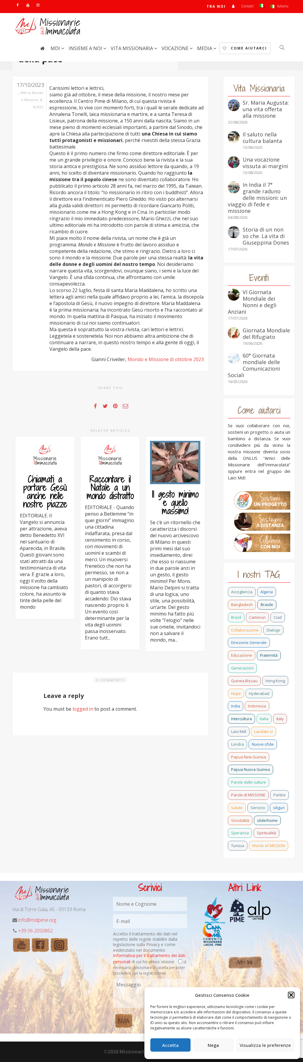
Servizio (258, 807)
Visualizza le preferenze (265, 1045)
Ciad (278, 617)
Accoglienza (241, 591)
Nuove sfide (263, 744)
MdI (56, 48)
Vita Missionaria (132, 48)
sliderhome (267, 820)
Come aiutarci (248, 48)
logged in (82, 709)
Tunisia (237, 845)
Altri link (245, 962)
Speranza (240, 832)
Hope (236, 693)
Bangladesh (242, 604)
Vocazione (176, 48)
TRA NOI (216, 6)
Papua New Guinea (248, 757)
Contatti (247, 6)
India (235, 706)
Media (205, 48)
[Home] (42, 48)
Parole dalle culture (248, 782)
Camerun (257, 617)
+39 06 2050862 (35, 930)
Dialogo (273, 630)
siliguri (279, 807)
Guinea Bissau (244, 680)
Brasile (267, 604)
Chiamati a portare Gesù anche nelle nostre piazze (45, 491)
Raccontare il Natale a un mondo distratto (110, 487)
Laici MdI (238, 731)
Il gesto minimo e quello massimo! (175, 502)
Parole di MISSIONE (248, 795)
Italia (264, 718)
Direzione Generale (249, 642)
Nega (213, 1045)
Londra (237, 744)
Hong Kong (275, 680)
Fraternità (269, 655)
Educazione (241, 655)
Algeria (266, 591)
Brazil (236, 617)
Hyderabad (259, 693)
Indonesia (257, 706)
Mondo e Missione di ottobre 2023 (166, 359)
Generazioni (242, 668)
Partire (279, 795)
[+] (45, 455)
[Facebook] (17, 5)
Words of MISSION (268, 845)
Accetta (170, 1045)
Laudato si (263, 731)
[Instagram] (38, 5)
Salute (237, 807)
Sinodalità (240, 820)
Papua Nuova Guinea (250, 769)
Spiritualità (266, 832)
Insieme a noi (86, 48)
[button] (291, 995)
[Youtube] (28, 5)
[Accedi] (233, 6)
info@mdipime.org (37, 920)
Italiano (282, 6)
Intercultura (241, 718)
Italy (280, 718)
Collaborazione (245, 630)
